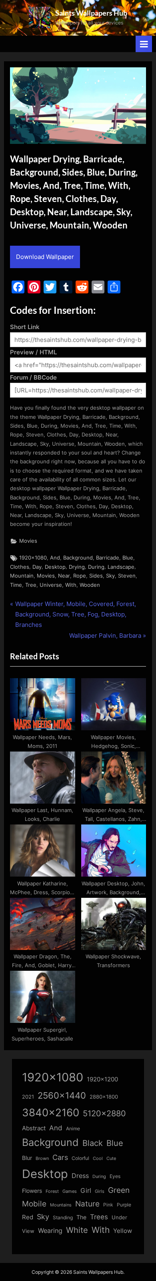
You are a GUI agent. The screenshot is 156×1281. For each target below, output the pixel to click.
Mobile (34, 1203)
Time (16, 585)
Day (37, 567)
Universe (51, 585)
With (70, 585)
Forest (52, 1191)
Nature (87, 1203)
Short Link (25, 327)
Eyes (115, 1176)
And (55, 558)
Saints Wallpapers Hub (91, 12)
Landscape (121, 567)
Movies (28, 541)
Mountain (22, 576)
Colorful (80, 1158)
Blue (127, 558)
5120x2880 (104, 1113)
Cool (98, 1158)
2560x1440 (62, 1095)
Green (119, 1190)
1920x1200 (102, 1079)
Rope (79, 576)
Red (27, 1217)
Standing (63, 1217)
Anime (73, 1128)
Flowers (32, 1191)
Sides (96, 576)
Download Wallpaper (45, 257)
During (96, 567)
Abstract (34, 1128)
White (77, 1230)
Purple (124, 1205)
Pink (108, 1205)
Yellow (122, 1231)
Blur (27, 1158)
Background (78, 558)
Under (119, 1217)
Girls (99, 1191)
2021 (28, 1097)
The (81, 1217)
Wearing (50, 1230)
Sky (110, 576)
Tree (30, 585)
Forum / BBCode (33, 377)
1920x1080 (33, 558)
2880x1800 (104, 1097)
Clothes (19, 567)
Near (64, 576)
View (28, 1231)
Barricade (107, 558)
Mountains (61, 1205)
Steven (127, 576)
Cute (111, 1158)
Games (69, 1191)
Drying (77, 567)
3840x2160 (50, 1112)
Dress (80, 1176)
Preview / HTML (33, 352)
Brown (42, 1158)
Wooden (90, 585)
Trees (99, 1217)
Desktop (55, 567)
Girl (85, 1190)
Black (92, 1143)
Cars (60, 1157)
